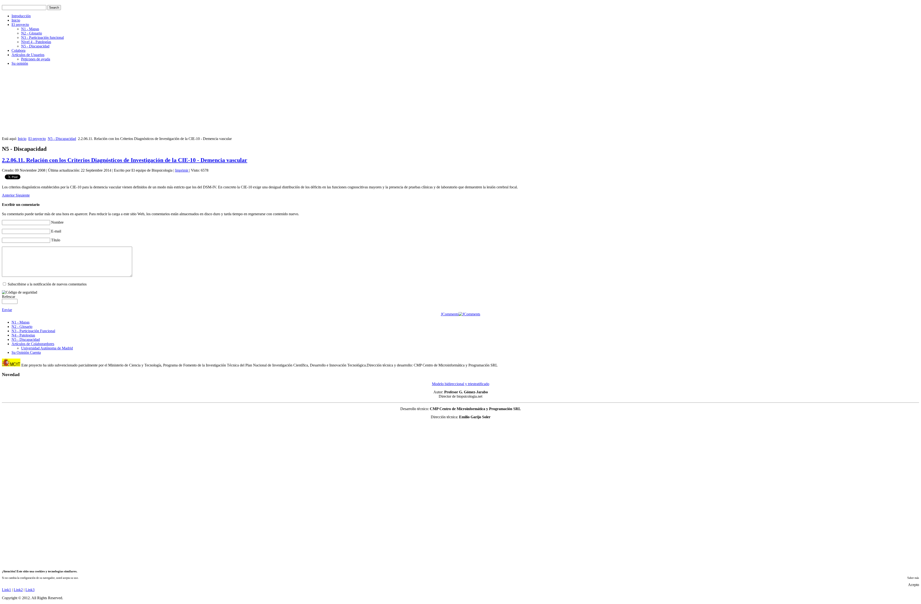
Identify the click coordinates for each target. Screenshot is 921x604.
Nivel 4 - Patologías (36, 42)
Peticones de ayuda (35, 59)
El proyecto (20, 25)
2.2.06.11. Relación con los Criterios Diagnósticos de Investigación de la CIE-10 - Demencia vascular (124, 160)
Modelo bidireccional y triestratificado (460, 384)
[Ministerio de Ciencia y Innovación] (11, 365)
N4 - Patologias (23, 335)
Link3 (30, 590)
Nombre (57, 222)
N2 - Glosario (31, 33)
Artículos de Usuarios (28, 55)
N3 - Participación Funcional (33, 331)
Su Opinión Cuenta (26, 352)
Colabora (18, 50)
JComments (450, 314)
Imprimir (182, 170)
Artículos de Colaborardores (33, 344)
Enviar (7, 310)
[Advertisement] (146, 103)
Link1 (6, 590)
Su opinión (20, 63)
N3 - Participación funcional (42, 37)
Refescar (8, 297)
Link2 (18, 590)
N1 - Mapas (30, 29)
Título (55, 240)
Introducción (21, 16)
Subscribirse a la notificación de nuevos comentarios (47, 284)
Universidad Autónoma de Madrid (47, 348)
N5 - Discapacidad (35, 46)
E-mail (56, 231)
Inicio (16, 20)
